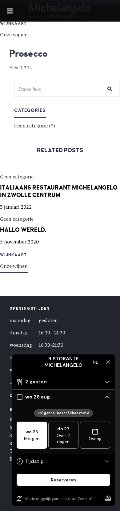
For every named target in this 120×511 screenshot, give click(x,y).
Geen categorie (31, 125)
